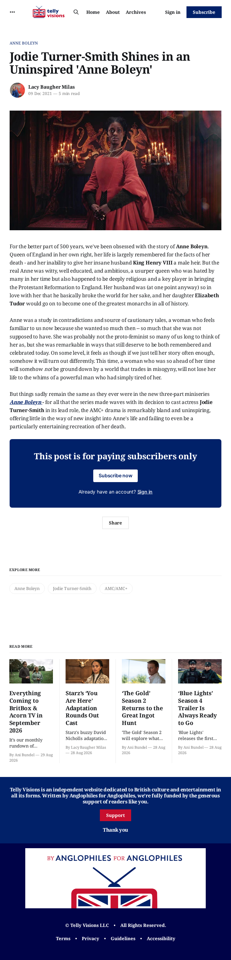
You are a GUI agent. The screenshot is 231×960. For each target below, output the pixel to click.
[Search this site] (76, 12)
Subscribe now (115, 475)
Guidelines (123, 938)
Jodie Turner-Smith (72, 588)
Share (115, 523)
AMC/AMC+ (116, 588)
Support (115, 815)
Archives (136, 12)
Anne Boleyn (24, 43)
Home (93, 12)
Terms (63, 938)
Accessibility (161, 938)
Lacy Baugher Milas (51, 87)
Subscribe (204, 12)
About (113, 12)
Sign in (172, 12)
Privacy (90, 938)
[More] (12, 12)
